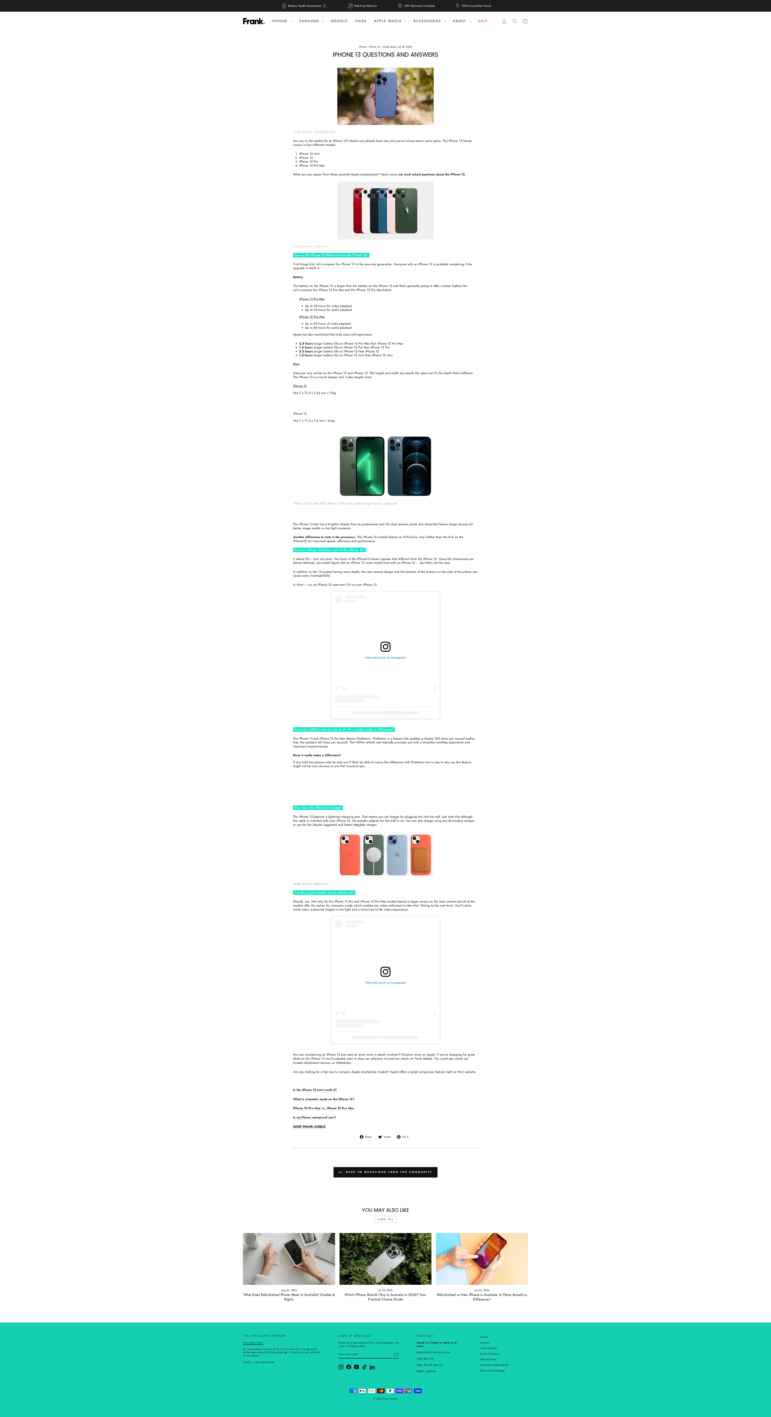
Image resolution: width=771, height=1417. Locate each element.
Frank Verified (488, 1348)
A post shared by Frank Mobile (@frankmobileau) (385, 712)
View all (385, 1219)
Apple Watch (388, 21)
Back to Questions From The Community (388, 1172)
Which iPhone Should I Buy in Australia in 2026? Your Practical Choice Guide (385, 1297)
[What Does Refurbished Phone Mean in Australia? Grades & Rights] (289, 1259)
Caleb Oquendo (324, 132)
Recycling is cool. (253, 1342)
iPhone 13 (374, 47)
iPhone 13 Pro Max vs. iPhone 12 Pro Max (323, 1108)
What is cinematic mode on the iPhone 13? (323, 1099)
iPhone (280, 21)
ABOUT (460, 21)
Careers (484, 1342)
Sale (483, 21)
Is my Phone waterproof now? (314, 1118)
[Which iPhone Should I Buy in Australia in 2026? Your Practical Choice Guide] (386, 1259)
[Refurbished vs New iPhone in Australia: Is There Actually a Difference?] (482, 1259)
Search (484, 1337)
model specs (390, 47)
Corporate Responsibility (494, 1365)
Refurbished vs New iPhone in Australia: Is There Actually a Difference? (482, 1297)
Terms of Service (490, 1354)
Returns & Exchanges (492, 1370)
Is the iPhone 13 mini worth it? (315, 1090)
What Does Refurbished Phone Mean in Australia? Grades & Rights (289, 1297)
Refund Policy (488, 1359)
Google (339, 21)
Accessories (428, 21)
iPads (361, 21)
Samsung (310, 21)
